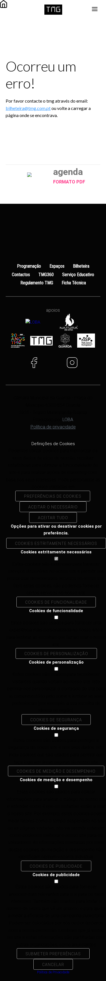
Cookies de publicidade (56, 866)
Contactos (21, 274)
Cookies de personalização (56, 653)
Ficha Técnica (74, 282)
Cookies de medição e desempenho (56, 771)
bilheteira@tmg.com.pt (28, 108)
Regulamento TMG (36, 282)
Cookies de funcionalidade (56, 602)
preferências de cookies (52, 496)
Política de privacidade (53, 427)
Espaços (56, 266)
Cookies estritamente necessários (56, 543)
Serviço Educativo (78, 274)
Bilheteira (81, 266)
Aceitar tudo (53, 518)
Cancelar (53, 964)
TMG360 (46, 274)
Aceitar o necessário (53, 507)
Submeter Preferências (53, 954)
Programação (29, 266)
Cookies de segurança (56, 720)
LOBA (67, 419)
